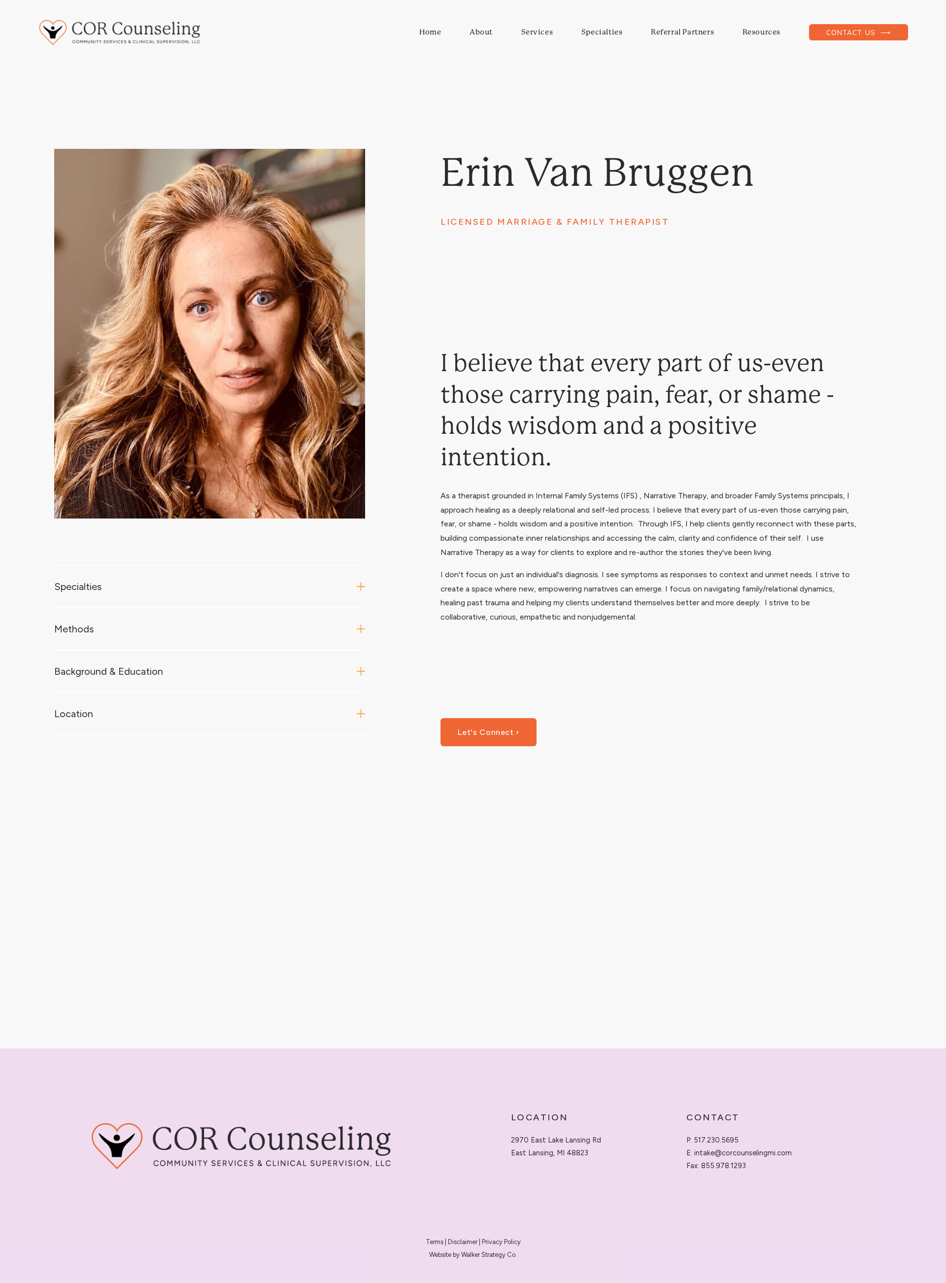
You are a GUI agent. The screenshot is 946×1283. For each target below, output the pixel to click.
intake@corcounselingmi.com (743, 1152)
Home (430, 32)
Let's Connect (487, 732)
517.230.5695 (716, 1140)
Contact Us (852, 32)
